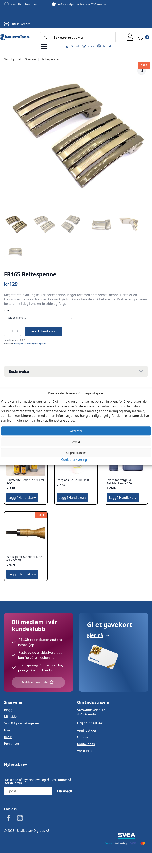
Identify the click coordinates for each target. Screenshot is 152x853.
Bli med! (64, 791)
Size (6, 310)
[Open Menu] (44, 46)
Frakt (8, 730)
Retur (8, 737)
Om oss (82, 737)
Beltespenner (50, 59)
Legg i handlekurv (43, 331)
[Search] (45, 37)
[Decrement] (7, 331)
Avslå (76, 442)
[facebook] (8, 818)
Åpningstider (86, 730)
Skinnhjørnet (12, 59)
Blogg (8, 710)
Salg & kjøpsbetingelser (21, 723)
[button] (141, 70)
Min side (10, 716)
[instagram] (20, 818)
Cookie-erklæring (74, 459)
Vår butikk (84, 751)
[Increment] (17, 331)
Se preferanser (76, 453)
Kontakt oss (86, 744)
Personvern (12, 743)
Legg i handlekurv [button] (22, 497)
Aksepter (76, 431)
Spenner (31, 59)
